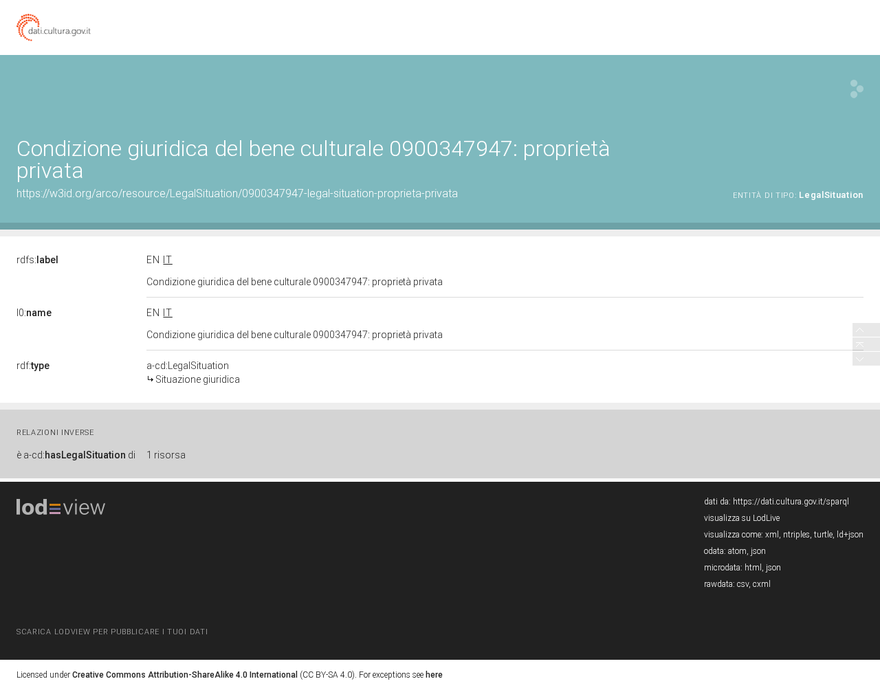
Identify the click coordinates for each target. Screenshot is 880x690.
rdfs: (37, 259)
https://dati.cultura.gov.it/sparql (791, 502)
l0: (34, 312)
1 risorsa (166, 454)
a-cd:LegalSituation (193, 372)
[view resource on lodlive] (857, 89)
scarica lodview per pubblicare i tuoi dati (112, 631)
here (434, 675)
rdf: (33, 365)
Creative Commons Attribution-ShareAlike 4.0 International (185, 675)
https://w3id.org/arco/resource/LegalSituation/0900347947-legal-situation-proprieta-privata (237, 193)
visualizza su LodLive (742, 518)
